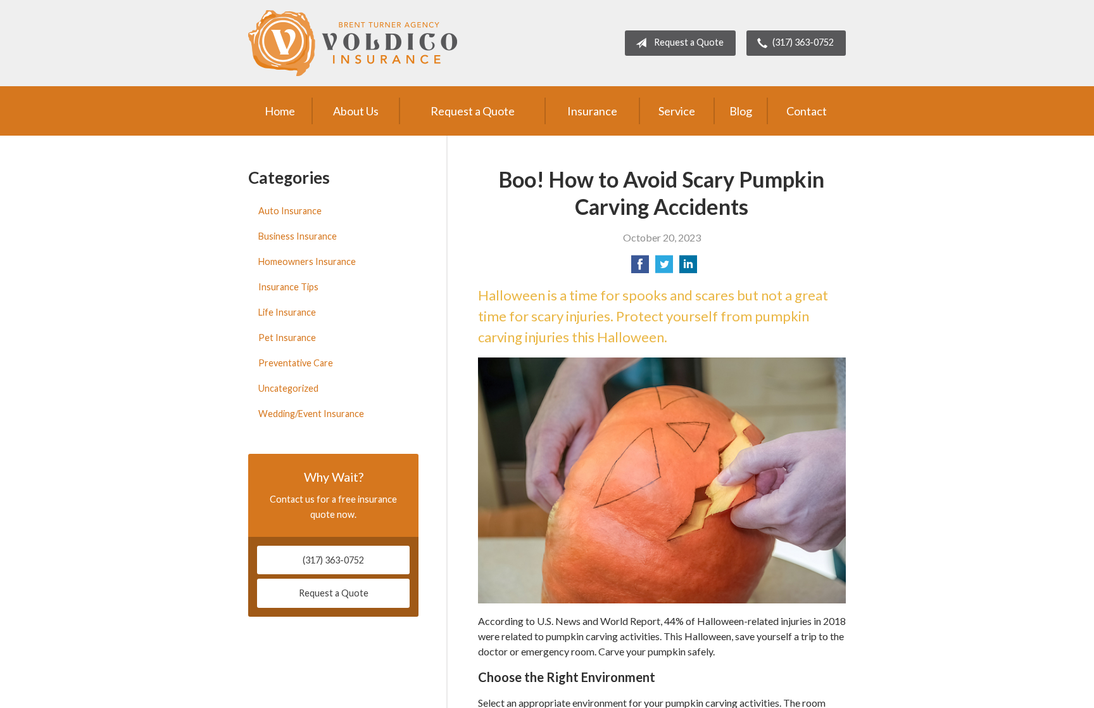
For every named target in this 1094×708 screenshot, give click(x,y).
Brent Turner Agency (352, 43)
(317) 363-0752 (803, 42)
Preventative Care (295, 362)
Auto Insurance (290, 210)
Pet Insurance (287, 337)
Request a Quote (689, 42)
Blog (740, 111)
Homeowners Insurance (307, 261)
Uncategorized (288, 388)
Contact (806, 111)
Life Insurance (287, 312)
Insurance (592, 111)
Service (676, 111)
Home (280, 111)
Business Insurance (297, 236)
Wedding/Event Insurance (311, 413)
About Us (356, 111)
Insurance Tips (288, 286)
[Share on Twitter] (664, 268)
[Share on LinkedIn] (688, 268)
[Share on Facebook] (640, 268)
